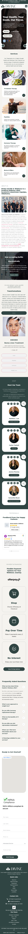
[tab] (14, 313)
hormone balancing (14, 245)
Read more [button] (6, 547)
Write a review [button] (14, 529)
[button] (26, 6)
